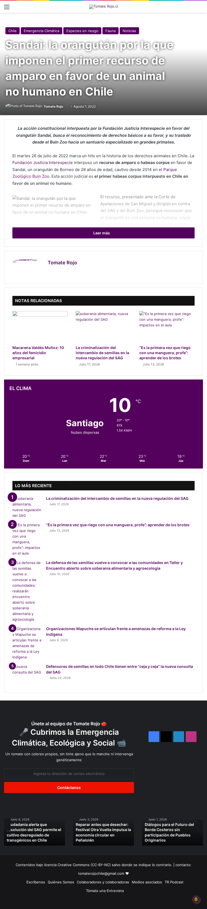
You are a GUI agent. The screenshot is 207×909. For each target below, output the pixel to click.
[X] (57, 272)
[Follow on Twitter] (65, 106)
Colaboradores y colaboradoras (103, 882)
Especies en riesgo (82, 31)
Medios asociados (147, 882)
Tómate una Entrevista (105, 891)
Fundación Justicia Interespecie (42, 162)
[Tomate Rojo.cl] (103, 7)
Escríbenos (35, 882)
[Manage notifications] (196, 899)
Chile (12, 31)
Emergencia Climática (41, 31)
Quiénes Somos (61, 882)
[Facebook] (51, 272)
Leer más (102, 233)
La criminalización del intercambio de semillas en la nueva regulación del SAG (102, 352)
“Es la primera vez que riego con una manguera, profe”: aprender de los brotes (165, 352)
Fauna (110, 31)
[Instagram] (64, 272)
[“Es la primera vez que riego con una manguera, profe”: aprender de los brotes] (167, 326)
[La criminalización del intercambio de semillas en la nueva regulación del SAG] (103, 326)
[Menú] (6, 9)
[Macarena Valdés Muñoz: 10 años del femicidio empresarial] (40, 326)
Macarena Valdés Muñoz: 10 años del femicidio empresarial (38, 352)
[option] (91, 825)
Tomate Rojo (53, 106)
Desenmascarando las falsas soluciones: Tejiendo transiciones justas (158, 834)
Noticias (129, 31)
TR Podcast (174, 882)
